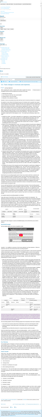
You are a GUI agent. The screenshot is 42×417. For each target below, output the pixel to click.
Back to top (3, 404)
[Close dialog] (0, 72)
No (16, 407)
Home (6, 81)
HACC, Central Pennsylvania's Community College (29, 81)
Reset (2, 27)
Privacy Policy (17, 414)
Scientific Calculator (5, 54)
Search (3, 79)
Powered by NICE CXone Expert (15, 411)
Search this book (2, 17)
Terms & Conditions (23, 414)
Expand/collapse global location (40, 81)
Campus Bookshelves (14, 81)
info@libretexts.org (12, 415)
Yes (12, 407)
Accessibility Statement (30, 414)
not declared (25, 399)
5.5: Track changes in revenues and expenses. (9, 399)
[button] (4, 63)
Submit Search (3, 20)
